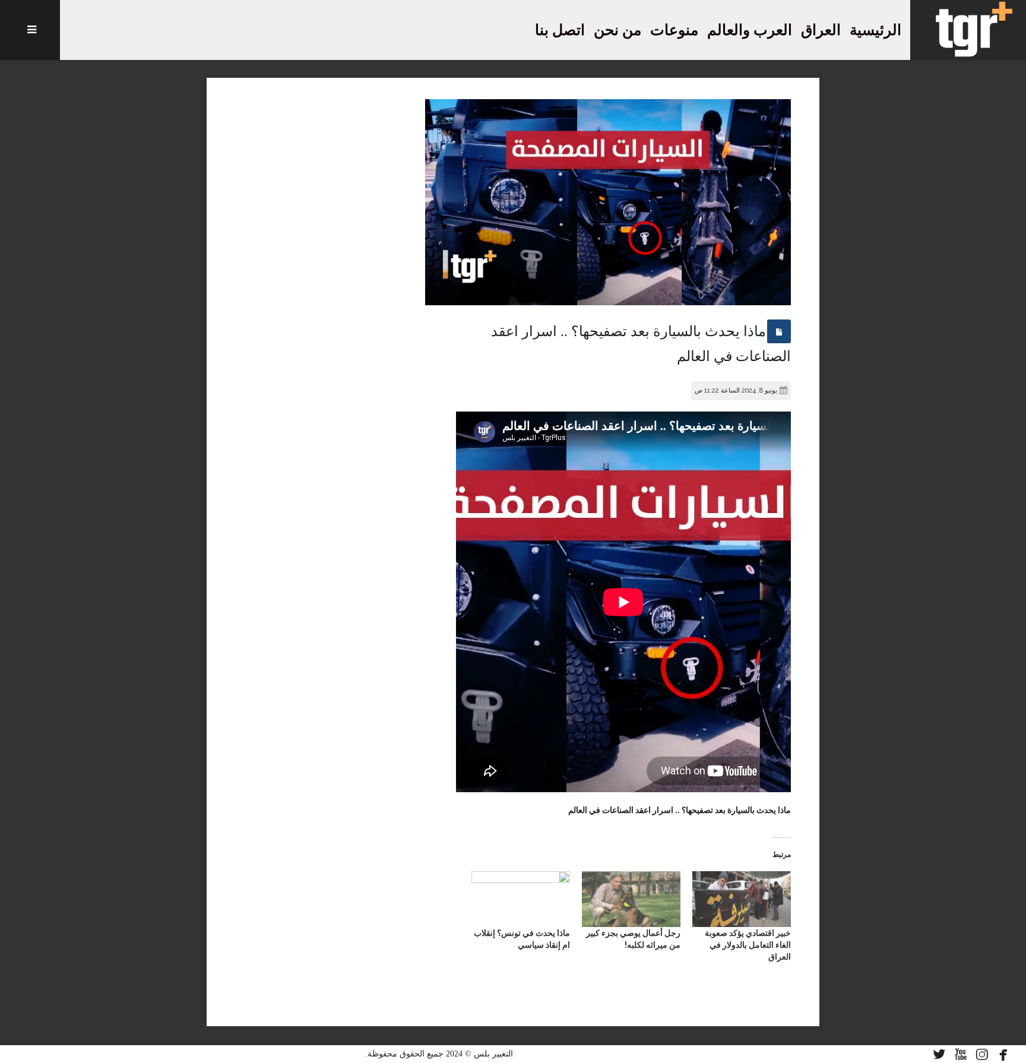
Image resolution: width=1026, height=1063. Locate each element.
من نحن (617, 30)
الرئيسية (875, 30)
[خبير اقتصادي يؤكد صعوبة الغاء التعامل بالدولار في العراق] (741, 899)
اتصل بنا (560, 30)
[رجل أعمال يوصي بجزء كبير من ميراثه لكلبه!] (631, 899)
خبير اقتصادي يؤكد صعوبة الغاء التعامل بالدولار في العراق (748, 944)
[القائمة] (30, 30)
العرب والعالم (749, 30)
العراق (821, 30)
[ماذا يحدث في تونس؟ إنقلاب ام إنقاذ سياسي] (520, 899)
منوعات (674, 30)
